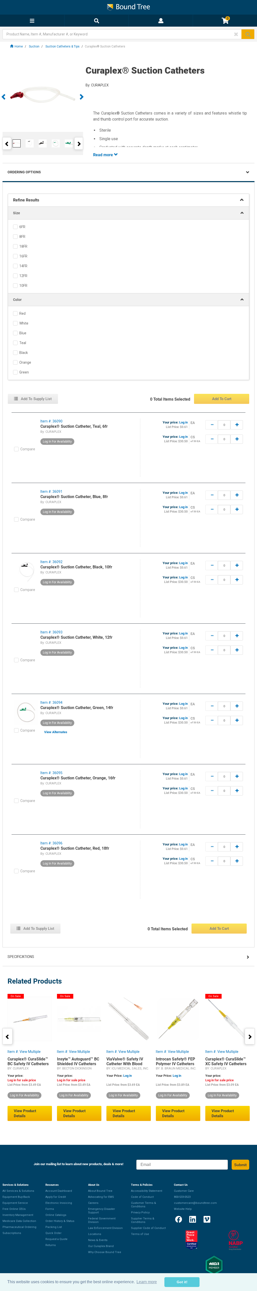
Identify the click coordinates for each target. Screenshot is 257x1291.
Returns (50, 1245)
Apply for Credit (55, 1197)
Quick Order (53, 1233)
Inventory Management (18, 1215)
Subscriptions (12, 1233)
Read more (103, 154)
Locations (94, 1234)
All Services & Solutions (18, 1191)
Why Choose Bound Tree (104, 1252)
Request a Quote (56, 1239)
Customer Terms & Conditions (143, 1204)
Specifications (21, 957)
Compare (27, 449)
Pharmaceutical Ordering (19, 1227)
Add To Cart (221, 399)
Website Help (183, 1209)
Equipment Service (15, 1203)
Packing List (53, 1227)
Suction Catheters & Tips (62, 46)
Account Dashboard (58, 1191)
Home (19, 46)
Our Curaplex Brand (101, 1246)
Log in (183, 422)
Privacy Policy (140, 1212)
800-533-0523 (182, 1197)
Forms (49, 1209)
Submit (240, 1165)
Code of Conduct (142, 1197)
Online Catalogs (55, 1215)
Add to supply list (36, 399)
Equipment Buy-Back (16, 1197)
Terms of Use (140, 1234)
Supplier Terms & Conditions (142, 1220)
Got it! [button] (182, 1282)
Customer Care (184, 1191)
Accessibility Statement (146, 1191)
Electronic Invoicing (58, 1203)
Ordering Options (24, 172)
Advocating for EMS (101, 1197)
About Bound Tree (100, 1191)
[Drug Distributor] (235, 1240)
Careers (93, 1203)
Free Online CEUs (14, 1209)
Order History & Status (59, 1221)
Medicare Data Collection (19, 1221)
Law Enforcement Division (105, 1228)
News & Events (97, 1240)
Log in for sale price (22, 1080)
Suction (34, 46)
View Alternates (55, 732)
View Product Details (25, 1113)
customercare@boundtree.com (195, 1203)
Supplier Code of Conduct (148, 1228)
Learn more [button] (147, 1282)
